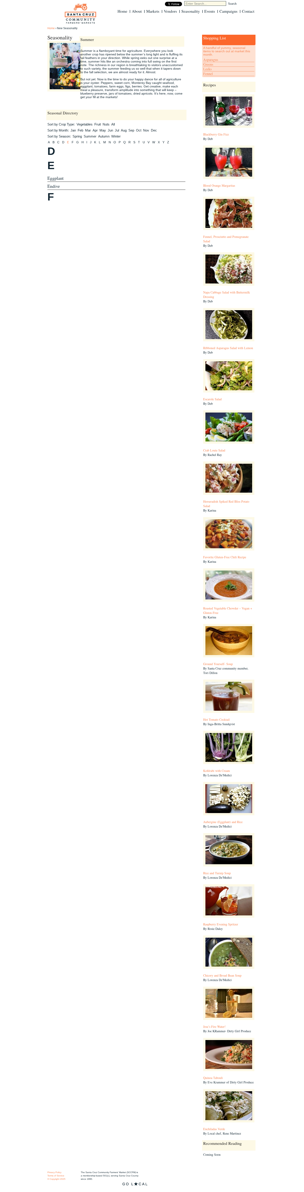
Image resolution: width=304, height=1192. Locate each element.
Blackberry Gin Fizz (216, 134)
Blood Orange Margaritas (219, 185)
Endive (53, 186)
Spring (77, 136)
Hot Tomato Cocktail (216, 719)
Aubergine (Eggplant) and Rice (223, 822)
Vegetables (85, 124)
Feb (80, 130)
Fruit (97, 124)
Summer (90, 136)
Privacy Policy (54, 1172)
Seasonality (190, 11)
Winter (116, 136)
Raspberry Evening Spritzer (220, 924)
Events (209, 11)
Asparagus (210, 59)
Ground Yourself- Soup (218, 664)
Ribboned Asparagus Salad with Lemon (228, 348)
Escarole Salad (212, 399)
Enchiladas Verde (214, 1129)
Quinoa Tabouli (213, 1078)
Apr (95, 130)
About (137, 11)
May (102, 130)
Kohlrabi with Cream (216, 771)
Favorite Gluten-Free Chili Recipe (224, 557)
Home (122, 11)
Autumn (103, 136)
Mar (88, 130)
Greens (208, 64)
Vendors (170, 11)
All (113, 124)
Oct (138, 130)
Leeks (207, 69)
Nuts (106, 124)
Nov (146, 130)
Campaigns (228, 11)
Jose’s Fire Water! (214, 1026)
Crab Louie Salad (214, 450)
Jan (73, 130)
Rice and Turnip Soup (217, 873)
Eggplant (55, 178)
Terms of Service (55, 1175)
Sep (131, 130)
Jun (110, 130)
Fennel (208, 73)
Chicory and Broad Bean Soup (222, 975)
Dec (154, 130)
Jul (117, 130)
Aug (124, 130)
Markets (152, 11)
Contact (248, 11)
